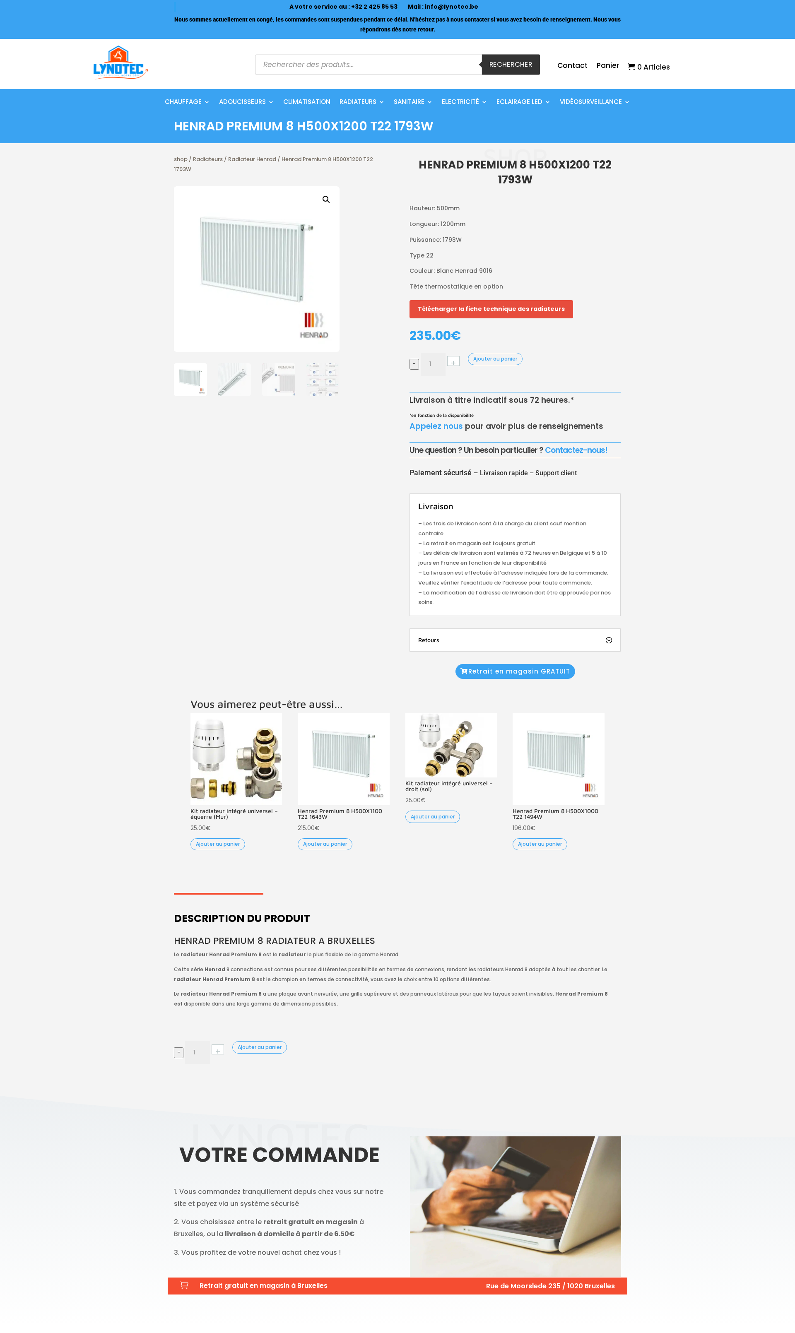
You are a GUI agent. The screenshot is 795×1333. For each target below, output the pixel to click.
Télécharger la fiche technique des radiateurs (491, 309)
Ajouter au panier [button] (218, 843)
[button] (326, 199)
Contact (572, 66)
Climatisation (306, 102)
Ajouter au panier (495, 358)
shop (181, 159)
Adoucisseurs (242, 102)
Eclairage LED (519, 102)
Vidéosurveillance (591, 102)
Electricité (460, 102)
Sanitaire (409, 102)
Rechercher (510, 64)
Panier (608, 66)
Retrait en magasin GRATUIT (519, 671)
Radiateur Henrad (252, 159)
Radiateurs (358, 102)
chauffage (183, 102)
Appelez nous (436, 426)
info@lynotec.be (451, 6)
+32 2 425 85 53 (374, 6)
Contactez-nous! (576, 450)
